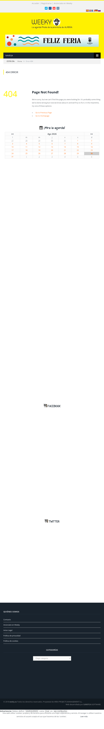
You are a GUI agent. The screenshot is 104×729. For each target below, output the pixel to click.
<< (12, 134)
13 (52, 147)
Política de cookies (10, 641)
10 (12, 147)
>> (91, 134)
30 (52, 140)
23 (92, 150)
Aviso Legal (7, 630)
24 (12, 153)
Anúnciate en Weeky (63, 3)
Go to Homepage (42, 116)
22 (78, 150)
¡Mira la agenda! (54, 128)
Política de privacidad (11, 635)
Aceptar (73, 716)
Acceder (35, 3)
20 (52, 150)
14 (65, 147)
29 (39, 140)
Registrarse (46, 3)
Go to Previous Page (43, 112)
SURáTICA (87, 704)
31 (65, 140)
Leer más (84, 716)
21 (65, 150)
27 (12, 140)
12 (39, 147)
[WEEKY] (52, 22)
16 (92, 147)
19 (39, 150)
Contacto (7, 619)
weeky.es (13, 701)
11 (26, 147)
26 (39, 153)
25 (26, 153)
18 (26, 150)
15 (78, 147)
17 (12, 150)
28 (26, 140)
